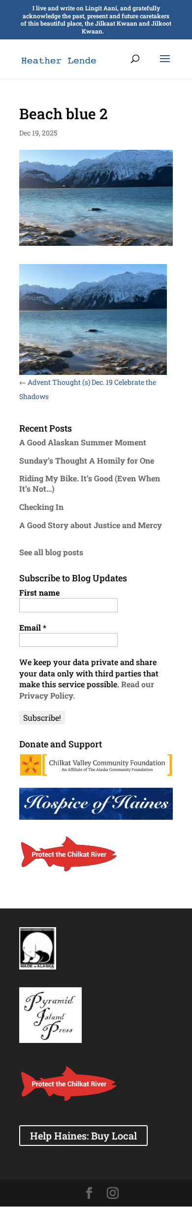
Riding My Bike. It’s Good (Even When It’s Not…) (89, 483)
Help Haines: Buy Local (83, 1135)
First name (39, 592)
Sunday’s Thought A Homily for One (86, 460)
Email (32, 627)
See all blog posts (51, 552)
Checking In (41, 507)
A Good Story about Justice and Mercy (90, 525)
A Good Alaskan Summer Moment (82, 442)
